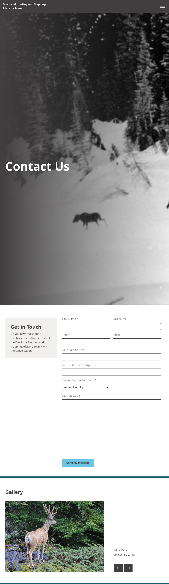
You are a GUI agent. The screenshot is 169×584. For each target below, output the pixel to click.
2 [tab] (47, 575)
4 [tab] (57, 575)
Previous (118, 568)
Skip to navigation (124, 6)
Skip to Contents (124, 6)
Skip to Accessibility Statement (124, 7)
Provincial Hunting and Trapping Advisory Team (24, 6)
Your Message (72, 395)
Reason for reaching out (79, 380)
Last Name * (121, 319)
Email (118, 335)
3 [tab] (52, 575)
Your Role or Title (73, 350)
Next (128, 568)
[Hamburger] (162, 6)
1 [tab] (42, 575)
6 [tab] (67, 575)
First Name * (70, 319)
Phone (66, 335)
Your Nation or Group (76, 365)
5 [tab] (62, 575)
